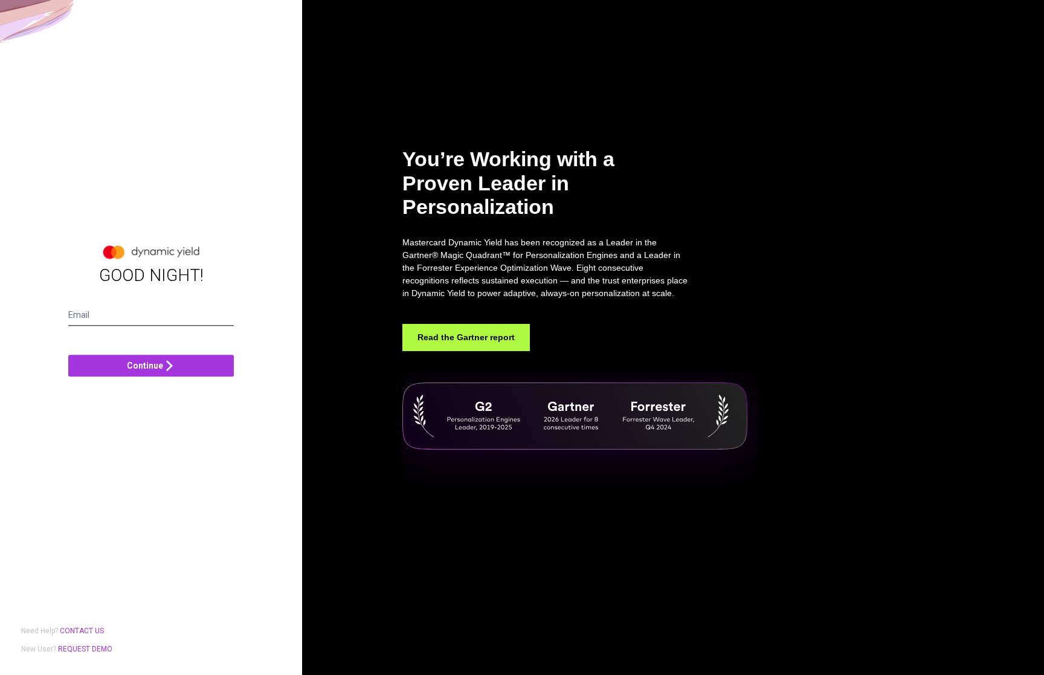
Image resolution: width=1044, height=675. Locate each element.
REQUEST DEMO (85, 649)
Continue (145, 365)
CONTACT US (82, 631)
